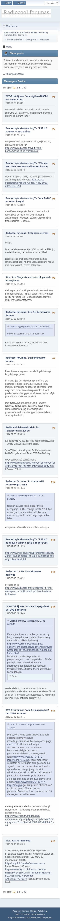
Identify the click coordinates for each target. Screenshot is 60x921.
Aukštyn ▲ (42, 911)
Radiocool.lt (12, 571)
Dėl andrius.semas (38, 233)
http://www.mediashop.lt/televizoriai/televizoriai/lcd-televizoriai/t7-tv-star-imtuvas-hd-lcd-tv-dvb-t (30, 465)
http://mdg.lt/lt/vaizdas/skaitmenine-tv (25, 863)
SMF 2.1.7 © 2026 (22, 914)
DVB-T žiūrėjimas (15, 96)
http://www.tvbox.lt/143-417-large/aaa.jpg (26, 783)
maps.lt (11, 744)
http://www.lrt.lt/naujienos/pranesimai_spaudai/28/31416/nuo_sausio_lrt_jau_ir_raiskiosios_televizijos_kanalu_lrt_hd (29, 556)
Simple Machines (38, 914)
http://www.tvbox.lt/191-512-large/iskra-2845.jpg (25, 758)
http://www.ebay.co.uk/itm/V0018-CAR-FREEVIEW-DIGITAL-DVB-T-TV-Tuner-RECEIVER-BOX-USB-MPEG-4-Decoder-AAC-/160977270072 (28, 874)
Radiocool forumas (16, 233)
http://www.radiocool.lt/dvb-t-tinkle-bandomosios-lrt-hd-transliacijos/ (23, 149)
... (22, 87)
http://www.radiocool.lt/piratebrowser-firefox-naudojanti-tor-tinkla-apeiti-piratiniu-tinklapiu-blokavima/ (29, 591)
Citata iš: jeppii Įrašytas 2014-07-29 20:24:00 (30, 326)
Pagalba (16, 911)
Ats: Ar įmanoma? (21, 840)
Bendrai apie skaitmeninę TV (21, 128)
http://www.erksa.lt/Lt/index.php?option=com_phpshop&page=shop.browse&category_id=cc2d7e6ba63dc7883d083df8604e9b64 (29, 648)
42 (25, 87)
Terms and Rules (29, 911)
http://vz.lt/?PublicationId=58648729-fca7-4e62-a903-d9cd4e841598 (26, 182)
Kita (8, 277)
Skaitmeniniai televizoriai (20, 427)
